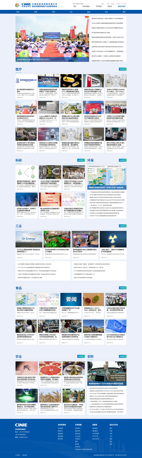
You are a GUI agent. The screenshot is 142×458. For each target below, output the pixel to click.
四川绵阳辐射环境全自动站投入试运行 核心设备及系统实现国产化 (106, 208)
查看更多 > (122, 69)
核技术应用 (121, 6)
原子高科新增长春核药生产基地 (101, 32)
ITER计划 (95, 436)
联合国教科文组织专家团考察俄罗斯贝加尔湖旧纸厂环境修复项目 (106, 210)
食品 (88, 12)
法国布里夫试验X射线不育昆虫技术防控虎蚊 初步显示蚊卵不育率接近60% (108, 47)
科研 (35, 12)
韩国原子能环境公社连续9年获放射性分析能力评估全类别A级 (105, 197)
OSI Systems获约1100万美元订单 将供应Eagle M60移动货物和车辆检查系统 (107, 409)
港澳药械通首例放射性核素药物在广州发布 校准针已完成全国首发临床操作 (108, 37)
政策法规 (77, 433)
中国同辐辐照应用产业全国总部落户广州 (84, 274)
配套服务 (60, 433)
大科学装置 (95, 433)
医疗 (18, 12)
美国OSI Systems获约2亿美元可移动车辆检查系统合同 (104, 396)
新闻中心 (60, 431)
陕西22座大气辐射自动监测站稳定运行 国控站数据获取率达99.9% (106, 202)
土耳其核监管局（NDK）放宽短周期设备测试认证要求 (103, 401)
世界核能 (99, 6)
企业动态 (77, 436)
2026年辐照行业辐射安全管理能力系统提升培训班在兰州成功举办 (35, 264)
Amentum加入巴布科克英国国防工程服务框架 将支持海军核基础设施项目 (107, 393)
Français (118, 3)
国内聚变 (95, 428)
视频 (76, 441)
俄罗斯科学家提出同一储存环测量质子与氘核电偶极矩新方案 (108, 18)
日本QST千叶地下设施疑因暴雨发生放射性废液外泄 (103, 215)
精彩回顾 (60, 436)
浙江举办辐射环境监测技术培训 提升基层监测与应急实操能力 (105, 194)
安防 (124, 12)
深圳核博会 (86, 6)
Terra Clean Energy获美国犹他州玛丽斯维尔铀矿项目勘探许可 (34, 267)
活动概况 (60, 428)
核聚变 (110, 6)
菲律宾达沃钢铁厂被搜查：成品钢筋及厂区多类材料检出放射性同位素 (92, 264)
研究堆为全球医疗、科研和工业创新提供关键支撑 (106, 56)
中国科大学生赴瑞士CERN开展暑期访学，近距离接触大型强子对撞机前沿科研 (108, 51)
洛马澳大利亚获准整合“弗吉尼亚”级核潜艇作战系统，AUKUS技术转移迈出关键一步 (107, 412)
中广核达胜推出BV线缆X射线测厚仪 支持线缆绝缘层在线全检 (89, 271)
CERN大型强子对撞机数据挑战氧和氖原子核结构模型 (107, 23)
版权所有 (24, 455)
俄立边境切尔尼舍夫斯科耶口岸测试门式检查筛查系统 (103, 388)
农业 (106, 12)
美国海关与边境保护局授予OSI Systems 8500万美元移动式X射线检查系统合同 (107, 391)
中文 (108, 3)
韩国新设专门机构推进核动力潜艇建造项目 (101, 406)
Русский (124, 3)
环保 (53, 12)
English (113, 3)
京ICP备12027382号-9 (121, 455)
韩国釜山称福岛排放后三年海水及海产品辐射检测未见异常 (108, 28)
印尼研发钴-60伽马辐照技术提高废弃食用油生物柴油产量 (104, 213)
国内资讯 (77, 428)
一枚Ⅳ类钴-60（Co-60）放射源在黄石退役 (101, 205)
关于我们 (18, 455)
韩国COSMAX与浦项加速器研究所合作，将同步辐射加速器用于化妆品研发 (37, 271)
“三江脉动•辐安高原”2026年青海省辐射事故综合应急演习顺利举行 (107, 404)
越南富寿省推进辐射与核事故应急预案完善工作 (102, 399)
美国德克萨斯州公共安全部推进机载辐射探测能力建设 (107, 61)
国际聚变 (95, 431)
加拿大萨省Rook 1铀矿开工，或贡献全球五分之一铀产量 (88, 267)
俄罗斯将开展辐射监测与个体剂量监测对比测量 (30, 277)
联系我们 (60, 439)
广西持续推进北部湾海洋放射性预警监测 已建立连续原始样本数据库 (107, 192)
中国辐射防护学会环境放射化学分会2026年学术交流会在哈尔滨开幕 (107, 200)
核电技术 (77, 447)
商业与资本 (95, 439)
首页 (74, 6)
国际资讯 (77, 431)
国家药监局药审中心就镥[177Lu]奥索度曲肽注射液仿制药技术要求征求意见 (108, 42)
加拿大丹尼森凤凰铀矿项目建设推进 (83, 277)
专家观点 (77, 439)
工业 (71, 12)
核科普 (77, 444)
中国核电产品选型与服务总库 (83, 449)
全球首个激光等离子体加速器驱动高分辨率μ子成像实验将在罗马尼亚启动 (37, 274)
